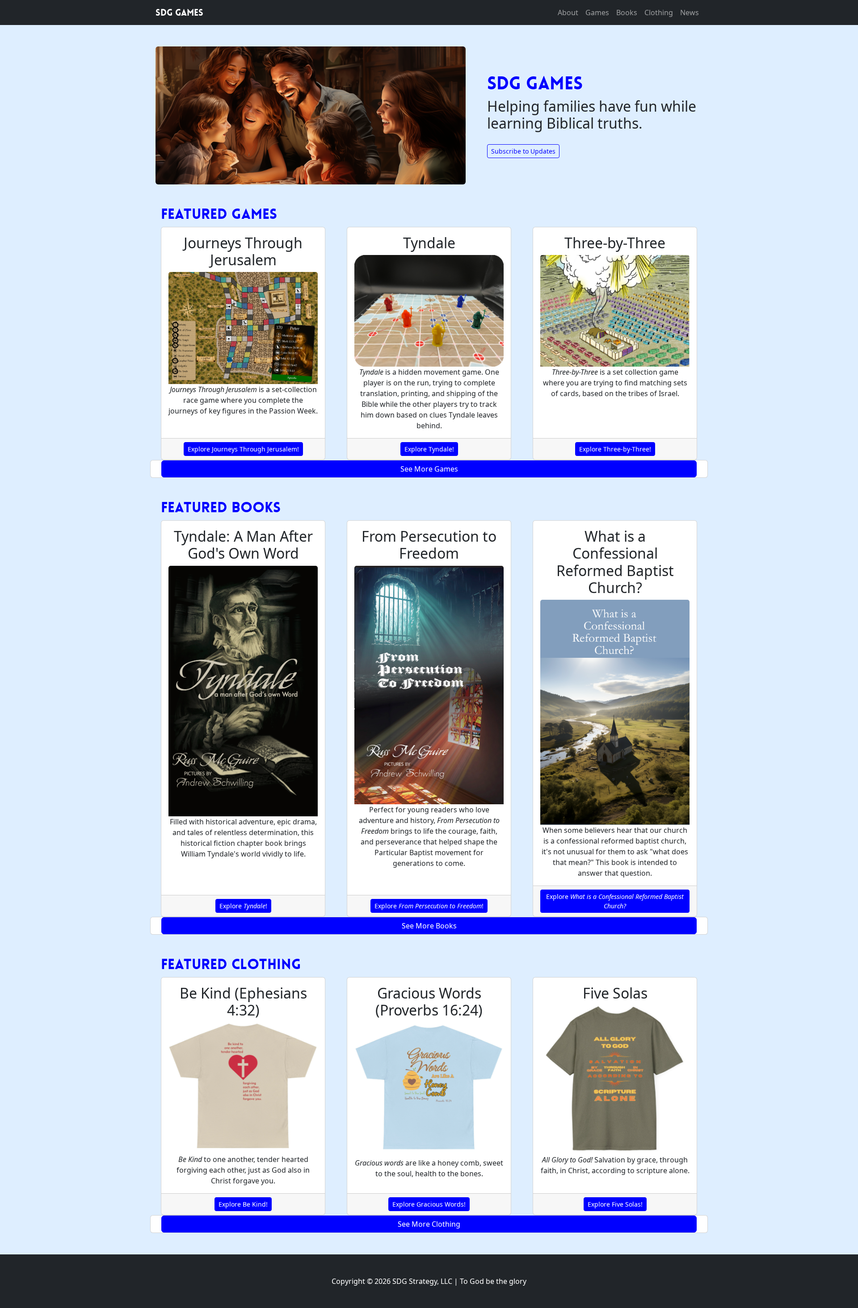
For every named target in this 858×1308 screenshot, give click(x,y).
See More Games (429, 469)
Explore (615, 901)
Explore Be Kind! (243, 1204)
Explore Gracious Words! (429, 1204)
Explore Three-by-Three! (615, 449)
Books (626, 12)
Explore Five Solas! (615, 1204)
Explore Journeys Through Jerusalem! (243, 449)
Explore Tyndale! (429, 449)
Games (597, 12)
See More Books (429, 926)
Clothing (658, 12)
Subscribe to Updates (523, 151)
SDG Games (179, 12)
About (568, 12)
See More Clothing (429, 1224)
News (689, 12)
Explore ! (243, 906)
